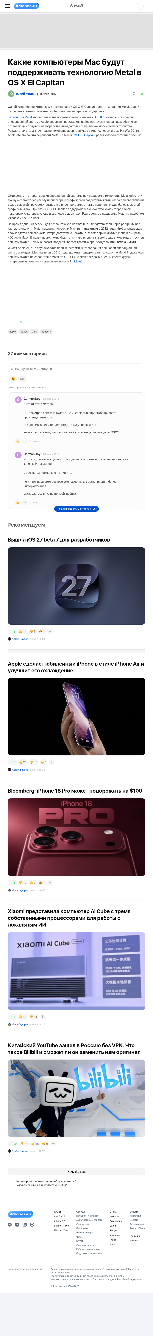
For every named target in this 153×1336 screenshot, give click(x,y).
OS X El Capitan (84, 135)
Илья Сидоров (20, 890)
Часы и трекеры (84, 1232)
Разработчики (137, 1224)
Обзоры (80, 1211)
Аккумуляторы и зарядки (89, 1219)
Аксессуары (116, 1220)
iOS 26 (57, 1211)
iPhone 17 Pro (61, 1225)
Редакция (135, 1235)
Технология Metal (20, 117)
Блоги (113, 1225)
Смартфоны (82, 1224)
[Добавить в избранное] (133, 93)
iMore (77, 261)
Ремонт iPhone (137, 1228)
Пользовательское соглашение (25, 1268)
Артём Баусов (20, 639)
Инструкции (136, 1215)
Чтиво (113, 1239)
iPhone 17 (59, 1220)
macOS (24, 331)
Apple (12, 331)
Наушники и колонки (87, 1215)
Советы (134, 1211)
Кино (112, 1244)
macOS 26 (59, 1216)
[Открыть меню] (7, 6)
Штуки (79, 1240)
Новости (46, 331)
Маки (35, 331)
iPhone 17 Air (61, 1230)
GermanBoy (32, 398)
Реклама (134, 1240)
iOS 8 (98, 117)
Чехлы (79, 1236)
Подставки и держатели (89, 1253)
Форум (113, 1230)
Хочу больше (77, 1171)
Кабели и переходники (88, 1249)
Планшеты (82, 1228)
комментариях (37, 387)
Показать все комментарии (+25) (77, 508)
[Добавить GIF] (22, 378)
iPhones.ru (59, 1286)
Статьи (113, 1211)
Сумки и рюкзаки (85, 1245)
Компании (115, 1235)
